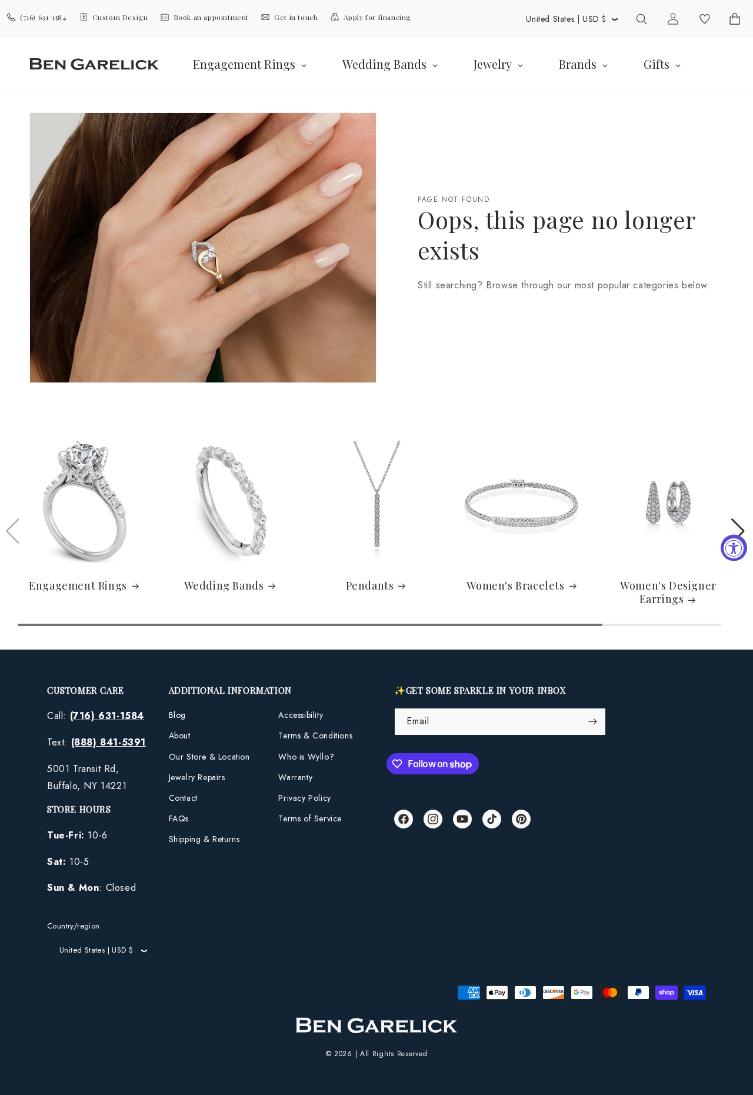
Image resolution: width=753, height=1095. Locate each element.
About (180, 735)
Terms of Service (310, 818)
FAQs (179, 818)
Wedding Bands (224, 586)
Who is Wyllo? (306, 757)
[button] (641, 19)
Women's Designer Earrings (668, 592)
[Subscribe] (592, 721)
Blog (177, 715)
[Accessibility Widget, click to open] (734, 547)
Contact (183, 798)
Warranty (295, 777)
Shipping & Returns (204, 839)
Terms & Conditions (315, 735)
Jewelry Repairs (197, 777)
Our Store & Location (209, 757)
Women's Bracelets (515, 586)
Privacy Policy (304, 798)
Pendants (370, 586)
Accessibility (300, 715)
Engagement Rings (78, 586)
